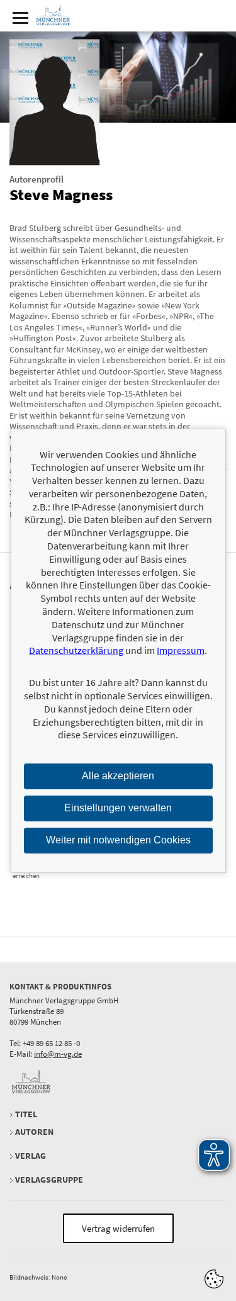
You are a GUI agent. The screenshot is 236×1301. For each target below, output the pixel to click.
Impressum (181, 650)
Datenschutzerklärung (76, 650)
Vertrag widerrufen (118, 1228)
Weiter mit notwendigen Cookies (118, 840)
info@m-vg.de (58, 1054)
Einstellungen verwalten (118, 808)
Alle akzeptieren (118, 775)
